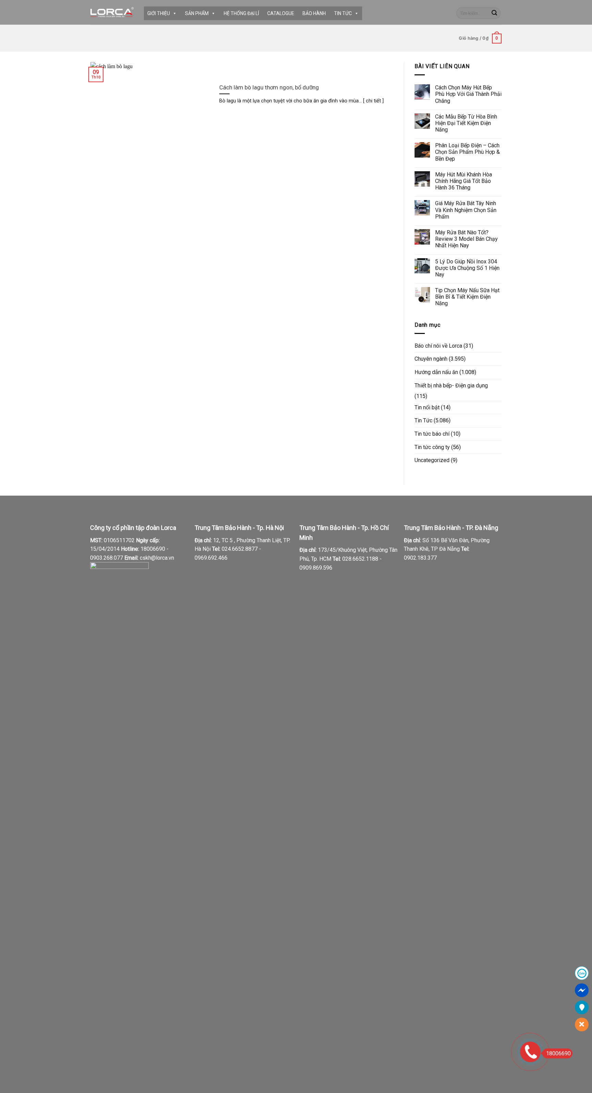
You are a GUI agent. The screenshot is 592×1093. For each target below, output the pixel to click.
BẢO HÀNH (314, 13)
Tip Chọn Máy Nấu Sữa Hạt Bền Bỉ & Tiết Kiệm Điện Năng (467, 297)
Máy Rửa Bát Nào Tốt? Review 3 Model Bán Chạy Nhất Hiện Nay (466, 239)
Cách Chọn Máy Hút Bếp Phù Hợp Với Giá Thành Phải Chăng (468, 94)
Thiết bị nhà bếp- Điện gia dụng (451, 385)
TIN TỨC (343, 13)
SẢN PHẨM (197, 13)
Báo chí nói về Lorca (438, 346)
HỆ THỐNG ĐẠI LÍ (241, 13)
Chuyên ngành (431, 359)
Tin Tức (423, 420)
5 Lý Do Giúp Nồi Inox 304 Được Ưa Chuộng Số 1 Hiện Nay (467, 268)
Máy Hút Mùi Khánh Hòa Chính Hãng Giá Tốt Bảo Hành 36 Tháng (463, 181)
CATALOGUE (280, 13)
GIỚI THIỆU (158, 13)
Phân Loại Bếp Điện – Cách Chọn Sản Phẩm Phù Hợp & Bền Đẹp (467, 152)
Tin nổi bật (427, 407)
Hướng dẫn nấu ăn (436, 372)
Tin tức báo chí (432, 434)
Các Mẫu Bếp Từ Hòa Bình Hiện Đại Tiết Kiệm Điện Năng (466, 123)
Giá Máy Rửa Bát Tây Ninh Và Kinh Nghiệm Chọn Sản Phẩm (465, 210)
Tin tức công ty (432, 447)
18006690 (558, 1053)
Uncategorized (432, 460)
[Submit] (494, 13)
